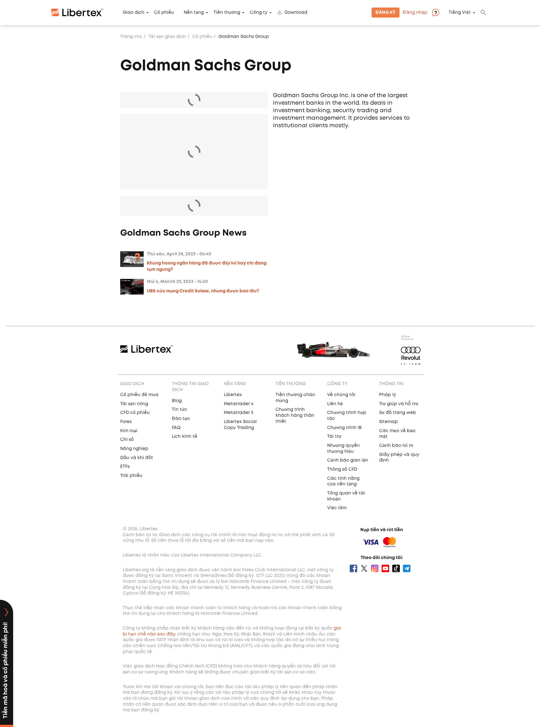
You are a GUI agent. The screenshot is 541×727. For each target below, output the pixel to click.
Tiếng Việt (460, 12)
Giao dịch (133, 12)
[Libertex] (77, 12)
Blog (177, 401)
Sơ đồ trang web (397, 413)
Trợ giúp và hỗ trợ (398, 404)
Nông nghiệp (134, 449)
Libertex (233, 395)
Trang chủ (131, 37)
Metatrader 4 (239, 404)
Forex (126, 422)
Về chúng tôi (341, 395)
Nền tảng (194, 12)
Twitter (364, 568)
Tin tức (179, 409)
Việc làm (337, 508)
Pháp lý (387, 395)
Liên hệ (335, 404)
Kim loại (128, 431)
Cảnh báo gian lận (347, 460)
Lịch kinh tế (184, 436)
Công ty (258, 12)
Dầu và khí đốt (136, 458)
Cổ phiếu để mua (139, 395)
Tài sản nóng (134, 404)
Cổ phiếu (164, 12)
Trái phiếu (131, 476)
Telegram (406, 568)
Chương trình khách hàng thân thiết (295, 415)
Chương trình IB (344, 428)
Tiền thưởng (227, 12)
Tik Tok (396, 568)
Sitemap (388, 422)
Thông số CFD (342, 469)
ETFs (125, 466)
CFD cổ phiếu (135, 413)
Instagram (375, 568)
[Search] (483, 12)
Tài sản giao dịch (167, 37)
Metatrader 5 (238, 413)
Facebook (353, 568)
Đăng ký (385, 12)
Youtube (385, 568)
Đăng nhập (415, 12)
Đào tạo (181, 419)
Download (296, 12)
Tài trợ (334, 436)
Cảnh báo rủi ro (396, 445)
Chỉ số (127, 440)
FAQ (176, 428)
